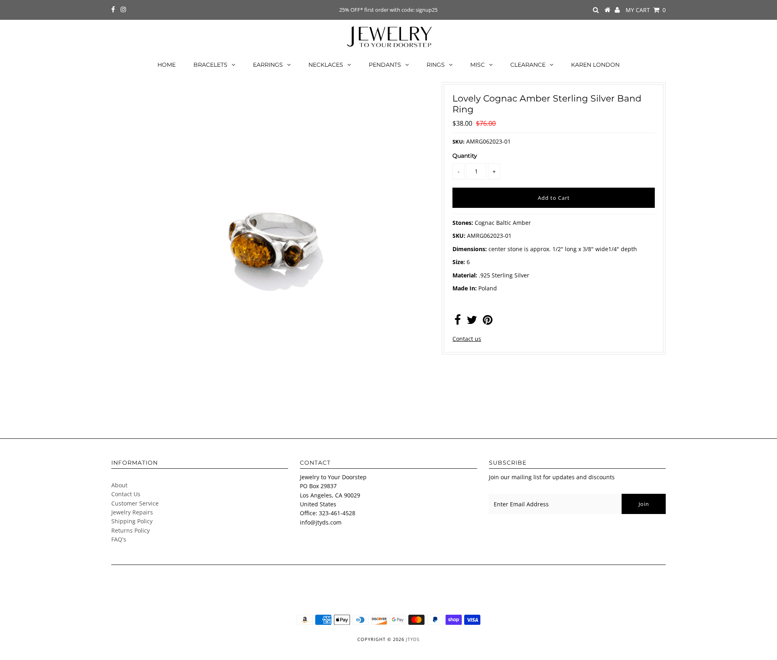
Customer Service (135, 503)
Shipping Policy (132, 521)
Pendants (385, 64)
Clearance (528, 64)
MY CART (646, 10)
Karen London (595, 64)
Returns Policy (130, 530)
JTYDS (413, 639)
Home (166, 64)
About (119, 485)
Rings (436, 64)
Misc (477, 64)
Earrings (268, 64)
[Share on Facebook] (457, 322)
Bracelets (210, 64)
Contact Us (125, 494)
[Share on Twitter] (472, 322)
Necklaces (325, 64)
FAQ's (118, 539)
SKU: (458, 141)
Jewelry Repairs (132, 512)
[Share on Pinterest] (488, 322)
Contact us (466, 339)
